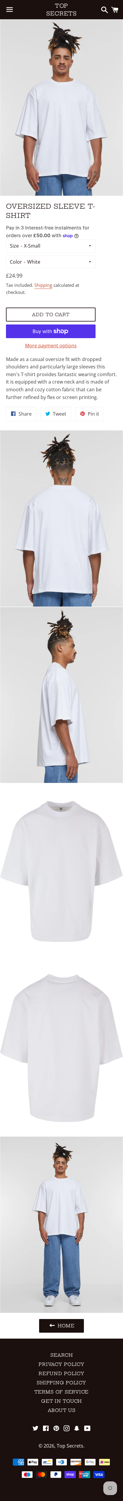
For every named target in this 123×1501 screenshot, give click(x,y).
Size (14, 246)
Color (16, 262)
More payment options (51, 345)
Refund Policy (61, 1373)
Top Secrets (61, 9)
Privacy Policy (61, 1364)
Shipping (43, 285)
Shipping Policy (61, 1383)
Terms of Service (61, 1392)
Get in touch (61, 1401)
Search (61, 1355)
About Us (62, 1410)
